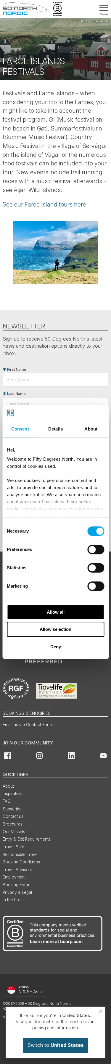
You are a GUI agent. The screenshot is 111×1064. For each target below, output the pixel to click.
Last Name (16, 393)
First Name (16, 369)
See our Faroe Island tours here (44, 204)
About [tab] (90, 428)
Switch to (56, 1045)
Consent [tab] (20, 428)
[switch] (95, 549)
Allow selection (55, 629)
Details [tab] (55, 428)
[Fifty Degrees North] (25, 8)
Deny (55, 646)
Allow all (56, 612)
